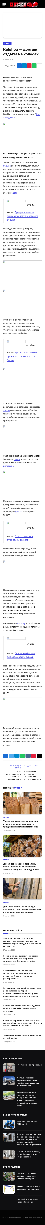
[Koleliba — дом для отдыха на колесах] (22, 25)
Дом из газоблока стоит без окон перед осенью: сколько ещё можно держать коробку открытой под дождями (29, 1139)
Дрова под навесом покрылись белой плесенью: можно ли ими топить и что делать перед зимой (21, 867)
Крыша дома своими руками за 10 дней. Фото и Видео (22, 356)
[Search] (41, 4)
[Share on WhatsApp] (34, 65)
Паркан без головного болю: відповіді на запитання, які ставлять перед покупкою (21, 1008)
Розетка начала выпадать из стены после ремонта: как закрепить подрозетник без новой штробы (20, 958)
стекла (6, 410)
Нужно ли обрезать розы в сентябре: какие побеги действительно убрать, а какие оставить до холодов (22, 1023)
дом (14, 193)
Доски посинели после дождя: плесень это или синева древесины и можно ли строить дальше (22, 909)
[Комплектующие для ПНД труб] (9, 1124)
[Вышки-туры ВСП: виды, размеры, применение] (9, 1189)
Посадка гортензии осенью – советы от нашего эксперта (27, 1176)
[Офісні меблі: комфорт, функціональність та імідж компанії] (9, 1154)
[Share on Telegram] (24, 65)
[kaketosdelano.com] (24, 4)
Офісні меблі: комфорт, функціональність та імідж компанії (28, 1154)
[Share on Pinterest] (29, 65)
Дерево (7, 43)
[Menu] (4, 4)
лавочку (21, 623)
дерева (18, 511)
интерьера (8, 466)
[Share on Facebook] (19, 65)
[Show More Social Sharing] (39, 65)
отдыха (7, 166)
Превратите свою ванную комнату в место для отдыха (22, 216)
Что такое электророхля (29, 1065)
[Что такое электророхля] (9, 1067)
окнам (17, 459)
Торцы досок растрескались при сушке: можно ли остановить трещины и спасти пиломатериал (20, 824)
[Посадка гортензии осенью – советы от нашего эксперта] (9, 1176)
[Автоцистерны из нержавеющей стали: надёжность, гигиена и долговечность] (9, 1080)
